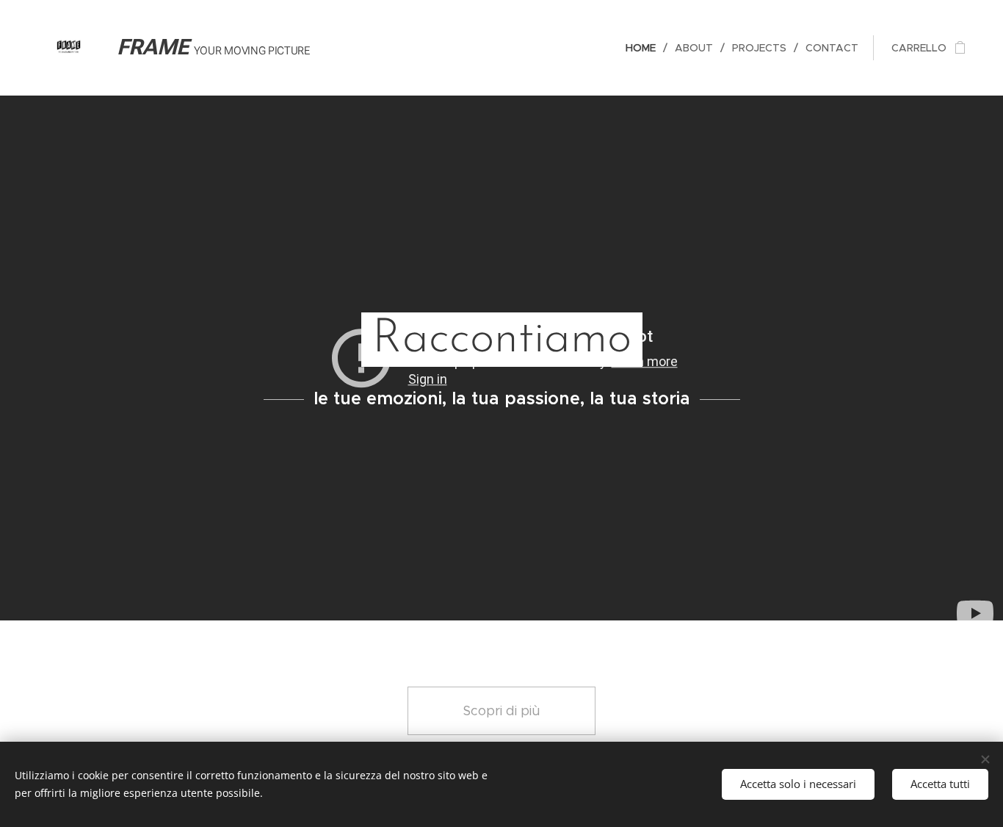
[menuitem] (644, 47)
